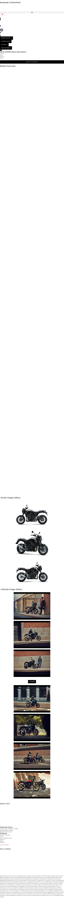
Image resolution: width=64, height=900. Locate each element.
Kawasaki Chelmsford (10, 2)
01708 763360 (5, 845)
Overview (2, 53)
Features (2, 56)
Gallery (1, 58)
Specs (1, 55)
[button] (32, 12)
